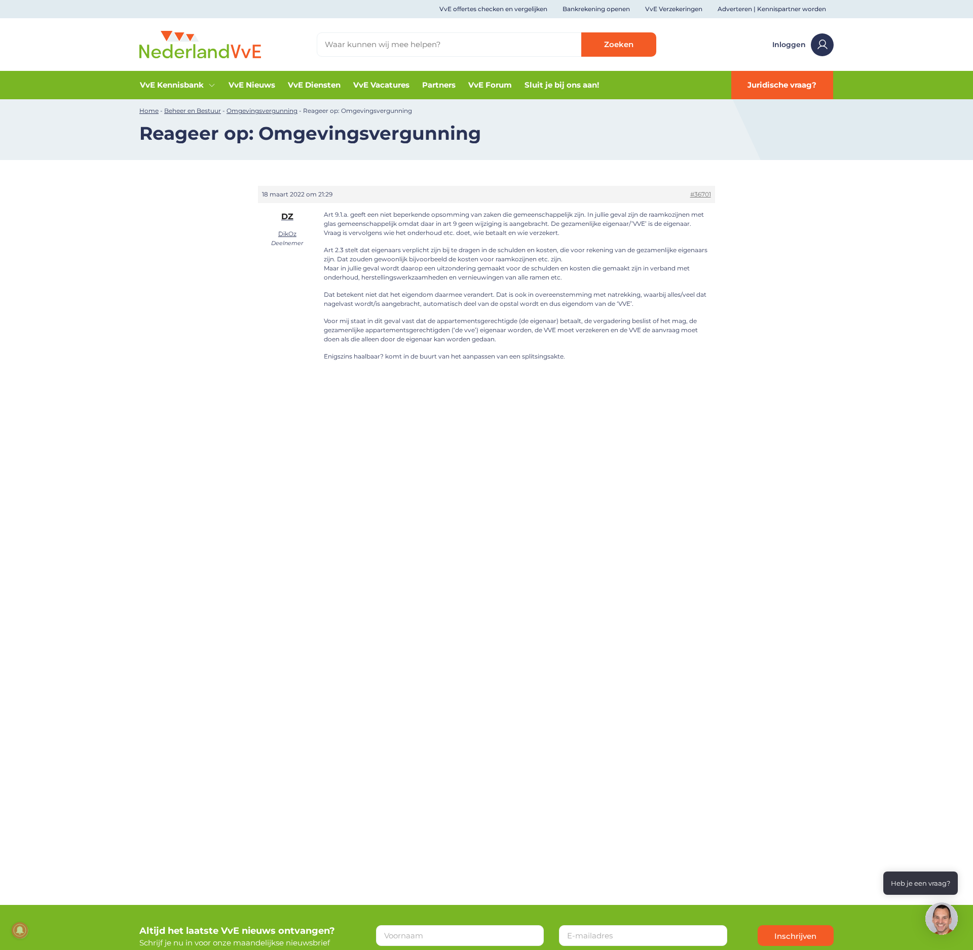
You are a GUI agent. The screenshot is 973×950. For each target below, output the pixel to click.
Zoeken (618, 44)
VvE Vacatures (381, 85)
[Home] (200, 44)
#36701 (700, 194)
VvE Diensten (314, 85)
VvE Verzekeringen (673, 9)
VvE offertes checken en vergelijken (493, 9)
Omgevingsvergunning (262, 110)
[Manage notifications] (20, 930)
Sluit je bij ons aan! (562, 85)
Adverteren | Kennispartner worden (772, 9)
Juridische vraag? (781, 85)
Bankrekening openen (596, 9)
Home (149, 110)
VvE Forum (490, 85)
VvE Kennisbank (172, 85)
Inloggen (789, 44)
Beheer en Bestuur (192, 110)
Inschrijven (795, 936)
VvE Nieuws (252, 85)
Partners (439, 85)
